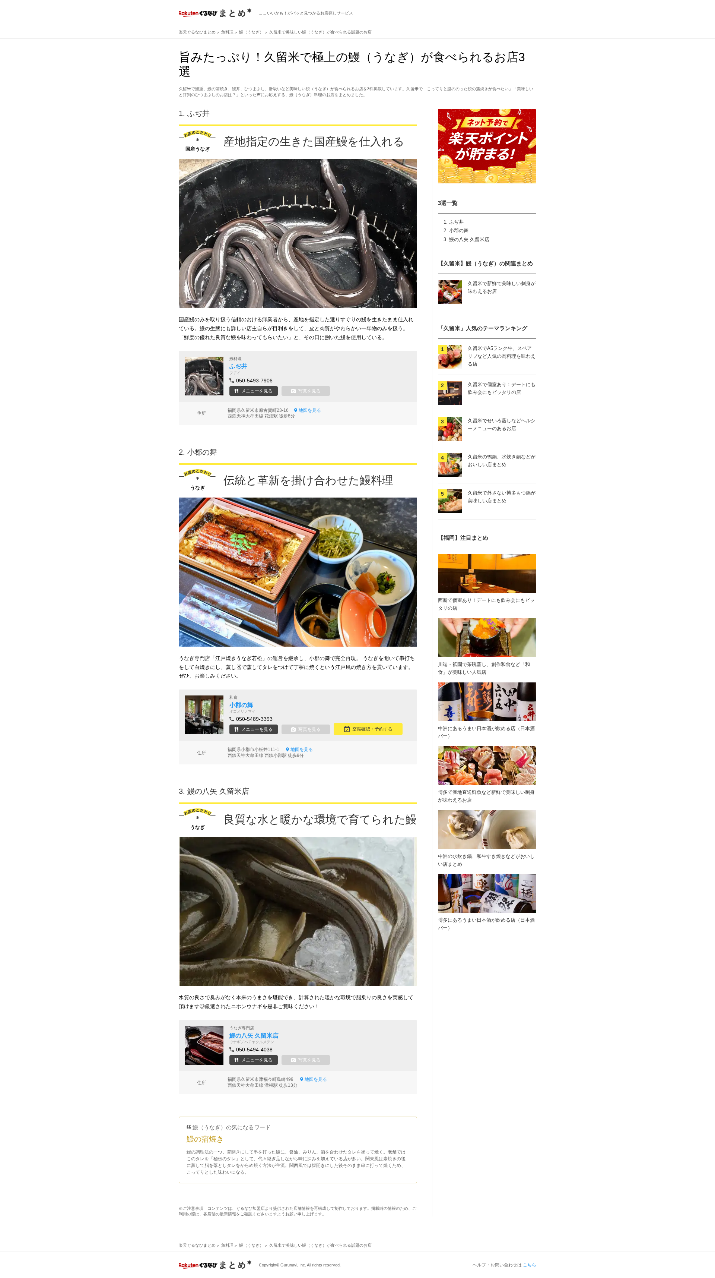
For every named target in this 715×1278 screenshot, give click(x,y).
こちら (529, 1265)
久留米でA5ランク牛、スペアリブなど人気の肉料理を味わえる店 (502, 356)
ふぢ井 (456, 222)
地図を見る (310, 410)
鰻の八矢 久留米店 (469, 239)
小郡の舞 (458, 230)
